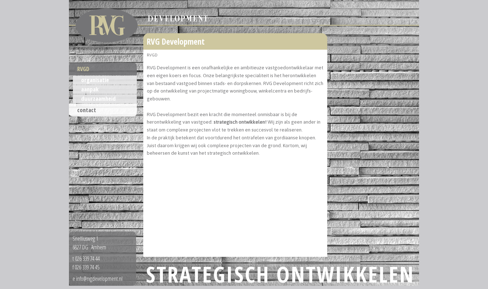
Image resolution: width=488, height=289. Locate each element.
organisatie (95, 80)
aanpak (90, 89)
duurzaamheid (98, 99)
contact (86, 110)
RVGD (83, 69)
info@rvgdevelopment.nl (99, 279)
